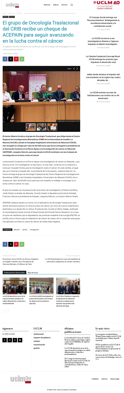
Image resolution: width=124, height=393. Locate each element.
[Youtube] (20, 340)
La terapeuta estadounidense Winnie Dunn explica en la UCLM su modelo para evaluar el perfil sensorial (108, 337)
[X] (10, 59)
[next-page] (8, 310)
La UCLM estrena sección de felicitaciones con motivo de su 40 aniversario (103, 95)
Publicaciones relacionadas (14, 273)
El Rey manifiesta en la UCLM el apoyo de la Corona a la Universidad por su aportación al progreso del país (108, 347)
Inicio (4, 13)
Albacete (17, 229)
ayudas (24, 229)
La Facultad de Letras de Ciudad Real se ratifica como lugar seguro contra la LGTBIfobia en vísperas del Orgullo (77, 341)
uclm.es (19, 13)
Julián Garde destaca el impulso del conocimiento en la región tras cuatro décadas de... (103, 77)
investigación (34, 229)
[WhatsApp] (21, 59)
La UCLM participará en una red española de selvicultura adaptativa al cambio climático (62, 260)
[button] (71, 5)
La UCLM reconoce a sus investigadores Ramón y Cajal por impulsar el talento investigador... (103, 41)
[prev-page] (4, 310)
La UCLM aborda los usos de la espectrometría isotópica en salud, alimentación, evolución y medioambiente (77, 351)
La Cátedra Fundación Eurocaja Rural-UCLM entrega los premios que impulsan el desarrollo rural (103, 59)
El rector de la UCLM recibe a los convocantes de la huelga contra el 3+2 (108, 357)
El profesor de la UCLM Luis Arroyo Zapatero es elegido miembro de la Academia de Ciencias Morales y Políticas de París (21, 261)
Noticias (11, 13)
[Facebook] (5, 59)
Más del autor (33, 273)
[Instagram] (10, 340)
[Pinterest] (16, 59)
